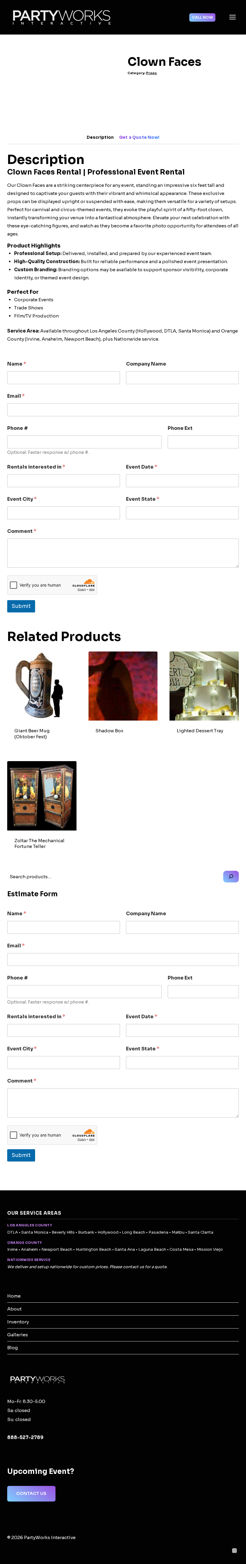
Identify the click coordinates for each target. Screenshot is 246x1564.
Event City (22, 499)
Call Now (202, 17)
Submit (21, 606)
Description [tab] (100, 137)
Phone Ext (180, 428)
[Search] (231, 876)
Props (151, 73)
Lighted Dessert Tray (200, 730)
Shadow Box (109, 730)
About (14, 1309)
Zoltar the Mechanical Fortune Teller (39, 843)
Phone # (17, 428)
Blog (12, 1347)
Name (16, 364)
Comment (21, 531)
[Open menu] (232, 17)
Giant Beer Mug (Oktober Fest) (32, 733)
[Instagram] (234, 1550)
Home (14, 1296)
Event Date (141, 467)
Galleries (17, 1335)
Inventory (18, 1322)
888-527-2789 (25, 1437)
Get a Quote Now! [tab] (139, 137)
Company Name (146, 364)
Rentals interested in (36, 467)
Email (16, 396)
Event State (142, 499)
